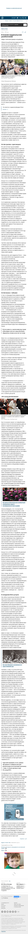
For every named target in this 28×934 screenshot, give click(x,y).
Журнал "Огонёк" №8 (5, 842)
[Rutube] (13, 912)
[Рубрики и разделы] (25, 18)
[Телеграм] (2, 912)
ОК (25, 25)
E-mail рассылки (17, 906)
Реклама (3, 906)
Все (9, 880)
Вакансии (3, 908)
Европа (2, 850)
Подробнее (3, 931)
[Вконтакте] (5, 912)
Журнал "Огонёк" (4, 28)
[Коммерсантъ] (2, 18)
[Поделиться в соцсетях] (25, 32)
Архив (2, 904)
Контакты (3, 905)
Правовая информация (19, 905)
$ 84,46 (6, 20)
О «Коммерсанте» (5, 902)
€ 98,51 (10, 20)
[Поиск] (23, 18)
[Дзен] (8, 912)
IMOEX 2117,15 (19, 20)
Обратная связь (17, 904)
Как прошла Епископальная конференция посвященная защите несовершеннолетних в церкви (14, 504)
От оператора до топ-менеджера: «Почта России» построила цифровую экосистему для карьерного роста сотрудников (8, 888)
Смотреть (5, 109)
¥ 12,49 (14, 20)
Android (15, 902)
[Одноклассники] (10, 912)
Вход (21, 17)
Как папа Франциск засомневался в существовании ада (12, 665)
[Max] (15, 912)
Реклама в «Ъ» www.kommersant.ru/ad (14, 8)
